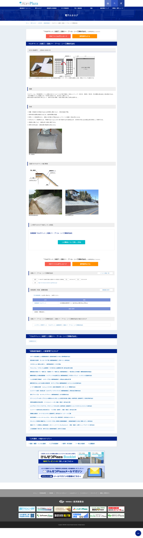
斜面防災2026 (32, 341)
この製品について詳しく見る (71, 242)
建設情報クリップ (104, 8)
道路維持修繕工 (47, 23)
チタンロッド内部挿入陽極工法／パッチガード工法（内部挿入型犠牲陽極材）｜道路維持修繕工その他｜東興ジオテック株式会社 (61, 421)
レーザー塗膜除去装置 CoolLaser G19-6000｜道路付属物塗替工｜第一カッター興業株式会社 (52, 387)
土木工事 (40, 23)
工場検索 (51, 493)
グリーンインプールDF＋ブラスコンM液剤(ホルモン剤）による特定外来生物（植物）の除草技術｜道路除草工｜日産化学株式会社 (61, 398)
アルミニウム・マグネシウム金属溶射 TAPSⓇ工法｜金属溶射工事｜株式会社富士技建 (51, 368)
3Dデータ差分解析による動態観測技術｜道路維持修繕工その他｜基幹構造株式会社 (50, 356)
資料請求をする (85, 36)
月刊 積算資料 (37, 295)
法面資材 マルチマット (40, 303)
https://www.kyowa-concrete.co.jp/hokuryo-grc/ (47, 282)
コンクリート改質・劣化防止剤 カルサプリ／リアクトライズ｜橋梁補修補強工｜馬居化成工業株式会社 (55, 390)
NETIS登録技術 (65, 8)
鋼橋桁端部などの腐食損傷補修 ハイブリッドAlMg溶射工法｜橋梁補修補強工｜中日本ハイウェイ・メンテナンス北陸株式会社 (61, 375)
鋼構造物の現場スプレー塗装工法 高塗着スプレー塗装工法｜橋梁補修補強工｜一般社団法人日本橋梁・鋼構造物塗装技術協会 (60, 371)
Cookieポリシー (73, 493)
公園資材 (92, 443)
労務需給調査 (42, 493)
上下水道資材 (54, 443)
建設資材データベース (25, 8)
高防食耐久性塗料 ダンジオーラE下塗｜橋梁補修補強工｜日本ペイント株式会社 (50, 360)
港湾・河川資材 (67, 443)
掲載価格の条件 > (106, 289)
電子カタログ (38, 8)
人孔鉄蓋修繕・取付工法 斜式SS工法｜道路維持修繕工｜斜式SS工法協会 (48, 428)
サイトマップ (94, 493)
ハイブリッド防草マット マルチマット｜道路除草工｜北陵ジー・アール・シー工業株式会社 (58, 325)
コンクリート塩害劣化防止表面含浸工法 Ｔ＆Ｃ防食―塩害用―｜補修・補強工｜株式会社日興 (53, 409)
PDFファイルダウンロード (58, 36)
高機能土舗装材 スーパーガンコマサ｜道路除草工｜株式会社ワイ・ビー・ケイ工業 (50, 413)
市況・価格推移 (78, 8)
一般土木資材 (80, 443)
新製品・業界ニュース (117, 8)
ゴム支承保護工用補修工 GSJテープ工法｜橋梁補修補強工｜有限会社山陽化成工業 (50, 379)
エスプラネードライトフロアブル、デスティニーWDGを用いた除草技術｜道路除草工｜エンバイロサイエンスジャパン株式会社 (61, 406)
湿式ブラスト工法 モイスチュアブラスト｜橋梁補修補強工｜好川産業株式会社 (49, 394)
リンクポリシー (84, 493)
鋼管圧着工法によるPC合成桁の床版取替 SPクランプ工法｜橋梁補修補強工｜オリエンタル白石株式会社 (55, 383)
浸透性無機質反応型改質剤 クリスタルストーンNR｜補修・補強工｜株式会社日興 (50, 402)
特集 (91, 8)
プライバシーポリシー (61, 493)
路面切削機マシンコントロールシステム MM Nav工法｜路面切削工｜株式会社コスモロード (52, 417)
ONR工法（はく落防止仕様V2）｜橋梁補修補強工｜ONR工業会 (45, 364)
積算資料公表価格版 (52, 8)
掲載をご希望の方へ (105, 493)
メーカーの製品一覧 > (105, 273)
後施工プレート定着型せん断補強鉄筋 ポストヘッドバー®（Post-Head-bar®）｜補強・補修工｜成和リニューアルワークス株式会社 (62, 425)
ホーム (27, 23)
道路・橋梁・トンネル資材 (37, 443)
